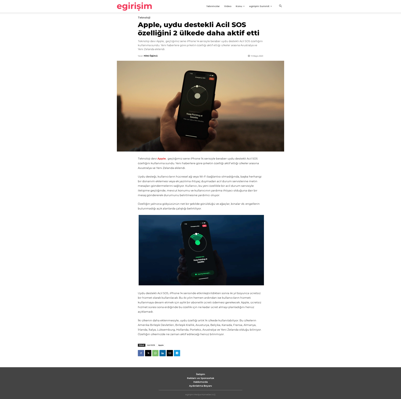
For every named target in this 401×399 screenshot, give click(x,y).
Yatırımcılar (213, 6)
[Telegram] (177, 353)
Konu (239, 6)
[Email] (170, 353)
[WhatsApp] (155, 353)
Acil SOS (151, 345)
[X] (148, 353)
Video (227, 6)
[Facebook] (141, 353)
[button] (280, 6)
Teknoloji (144, 17)
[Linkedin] (162, 353)
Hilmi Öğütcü (151, 56)
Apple (161, 345)
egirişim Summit (259, 6)
